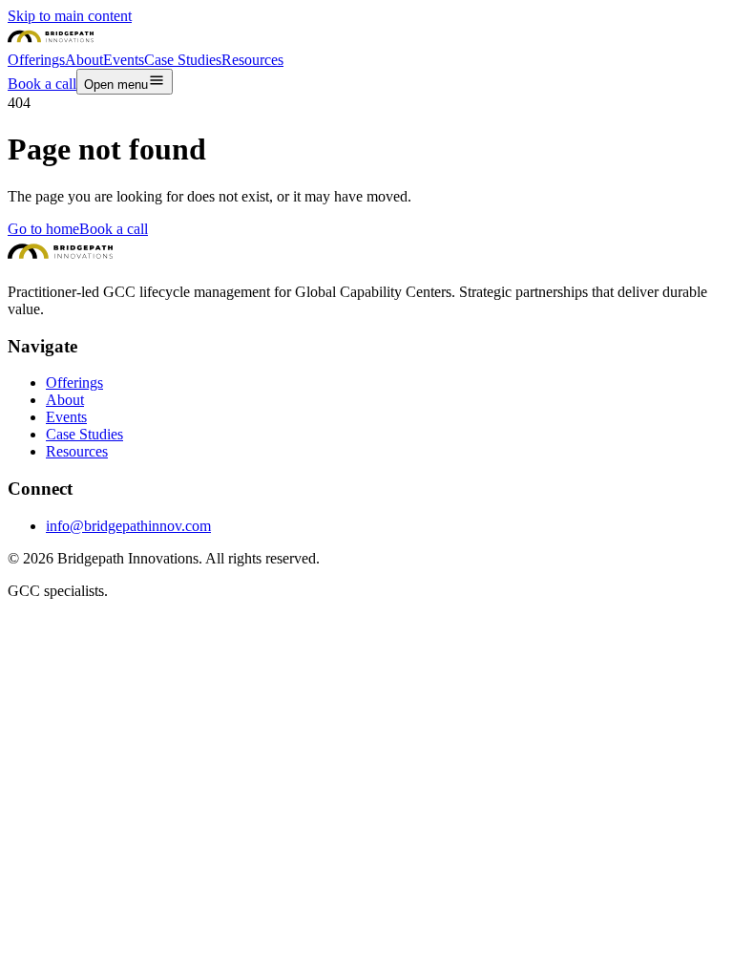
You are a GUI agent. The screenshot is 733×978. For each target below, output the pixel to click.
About (65, 400)
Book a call (113, 229)
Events (66, 417)
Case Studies (84, 434)
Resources (77, 451)
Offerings (74, 382)
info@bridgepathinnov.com (128, 526)
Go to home (43, 229)
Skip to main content (70, 16)
